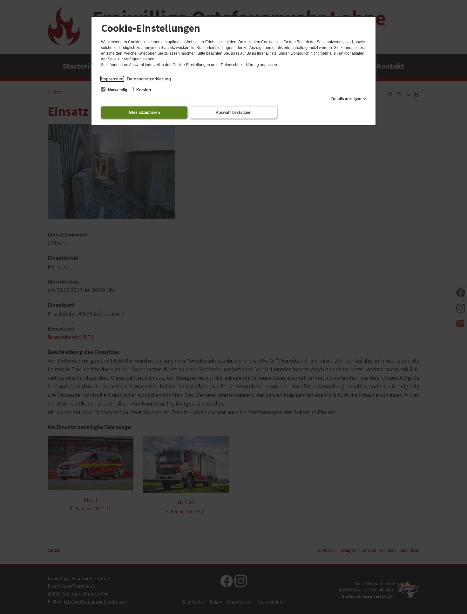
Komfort (143, 90)
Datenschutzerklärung (149, 78)
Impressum (112, 78)
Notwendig (117, 90)
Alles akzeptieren (144, 112)
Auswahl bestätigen (233, 112)
